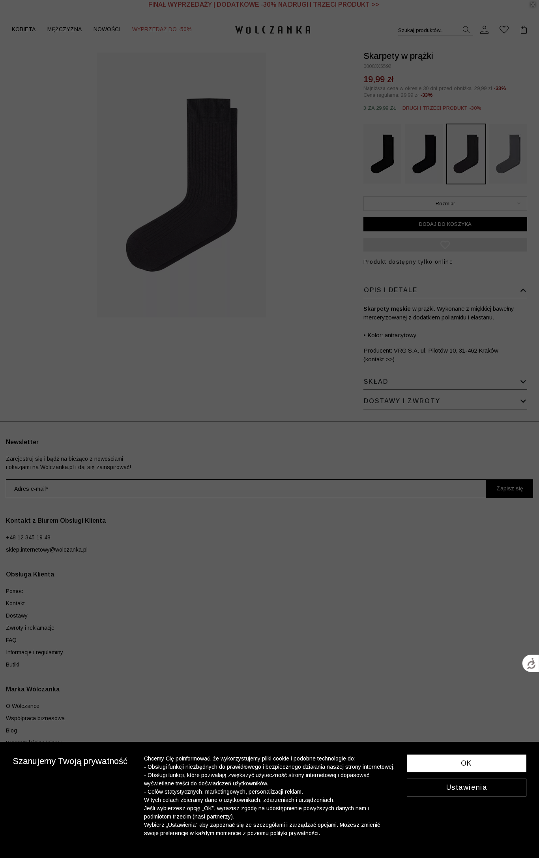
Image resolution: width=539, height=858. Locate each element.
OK (466, 763)
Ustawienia (466, 787)
